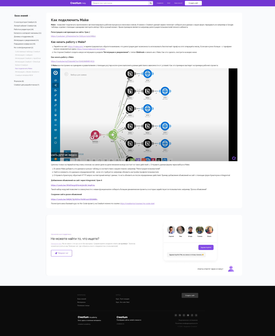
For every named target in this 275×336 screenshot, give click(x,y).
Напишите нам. (56, 244)
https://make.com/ (76, 47)
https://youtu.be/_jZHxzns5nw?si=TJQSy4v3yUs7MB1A (73, 36)
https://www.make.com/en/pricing (91, 49)
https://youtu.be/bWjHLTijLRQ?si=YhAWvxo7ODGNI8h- (74, 199)
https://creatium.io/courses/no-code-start (137, 204)
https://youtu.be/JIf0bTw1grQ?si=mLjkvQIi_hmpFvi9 (73, 185)
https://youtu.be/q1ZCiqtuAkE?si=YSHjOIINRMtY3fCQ (72, 61)
